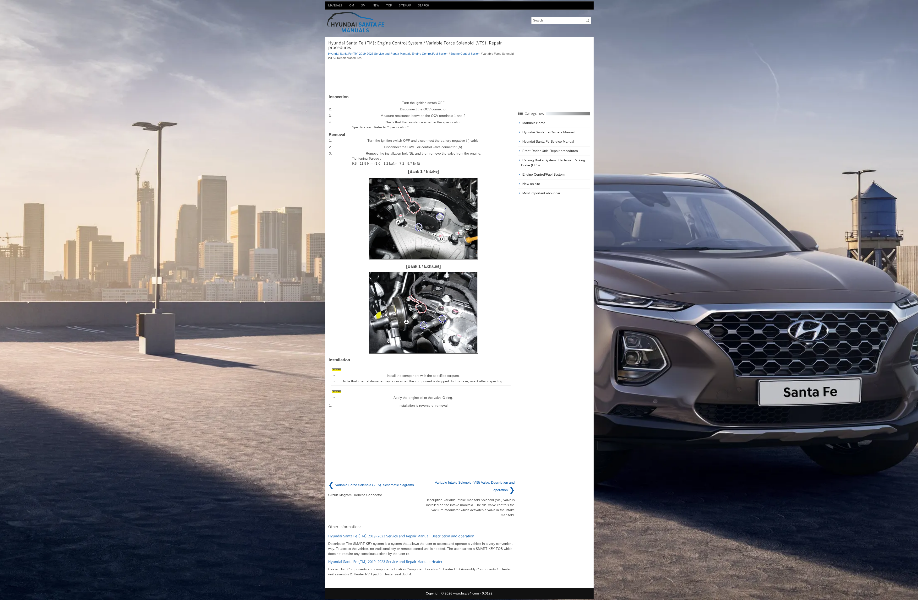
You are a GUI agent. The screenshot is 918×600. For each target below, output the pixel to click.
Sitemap (405, 5)
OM (351, 5)
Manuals (335, 5)
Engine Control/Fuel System (430, 53)
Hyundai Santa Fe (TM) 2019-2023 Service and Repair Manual (369, 53)
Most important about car (541, 193)
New (376, 5)
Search (423, 5)
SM (363, 5)
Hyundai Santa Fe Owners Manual (548, 132)
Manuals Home (533, 123)
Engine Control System (465, 53)
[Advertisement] (421, 76)
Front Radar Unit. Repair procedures (550, 151)
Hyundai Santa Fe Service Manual (548, 141)
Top (389, 5)
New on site (531, 184)
